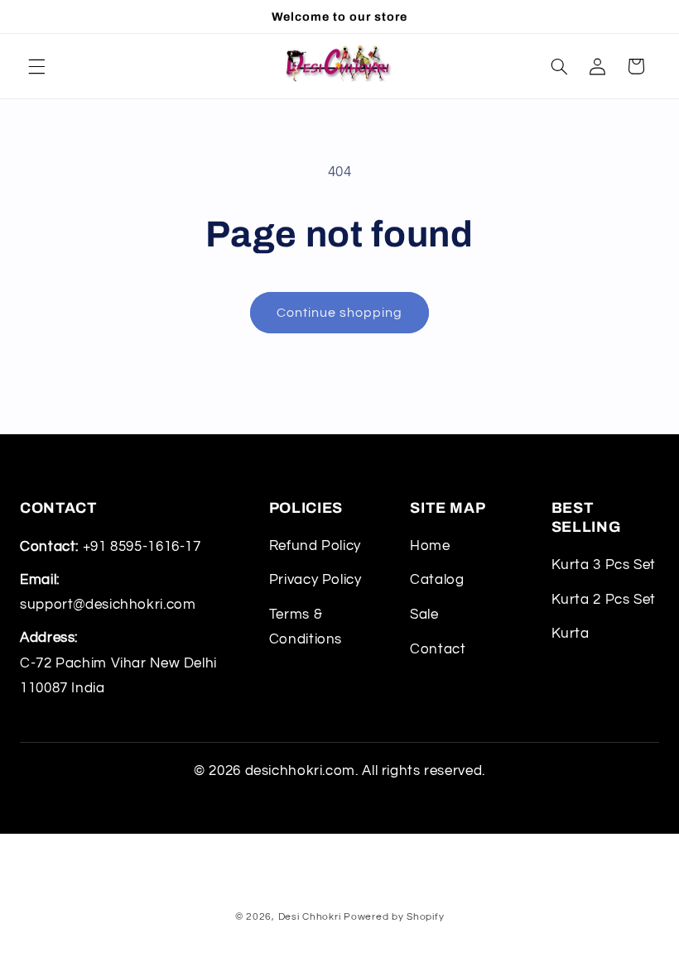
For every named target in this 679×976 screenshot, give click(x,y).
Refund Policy (315, 545)
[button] (36, 66)
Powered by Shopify (394, 916)
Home (430, 545)
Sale (424, 614)
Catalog (437, 579)
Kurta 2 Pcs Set (603, 599)
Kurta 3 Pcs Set (603, 564)
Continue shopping (340, 312)
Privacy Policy (315, 579)
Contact (437, 649)
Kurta (570, 633)
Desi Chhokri (309, 916)
